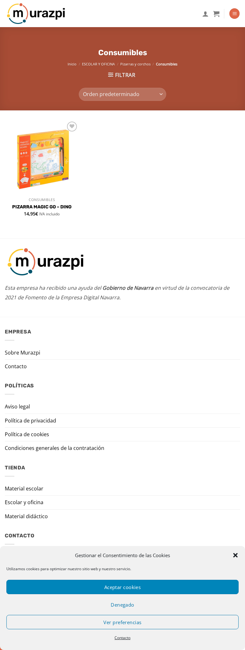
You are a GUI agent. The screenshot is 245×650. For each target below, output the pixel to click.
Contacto (122, 637)
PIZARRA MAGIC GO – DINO (41, 207)
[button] (235, 555)
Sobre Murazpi (22, 352)
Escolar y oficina (24, 502)
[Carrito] (216, 14)
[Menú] (234, 13)
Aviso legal (17, 406)
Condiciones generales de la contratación (54, 448)
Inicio (72, 64)
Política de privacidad (30, 420)
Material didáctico (26, 516)
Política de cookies (27, 434)
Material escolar (24, 488)
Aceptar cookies (122, 587)
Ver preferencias (122, 622)
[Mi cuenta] (205, 14)
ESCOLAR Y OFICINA (98, 64)
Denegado (122, 604)
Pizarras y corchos (135, 64)
